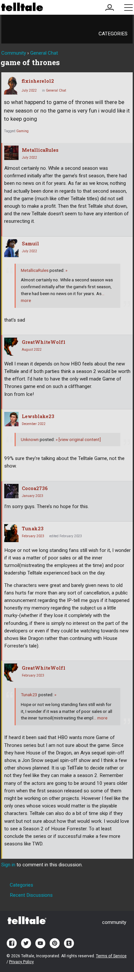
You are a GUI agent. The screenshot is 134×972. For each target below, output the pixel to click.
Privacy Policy (21, 962)
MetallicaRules (40, 150)
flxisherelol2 (37, 81)
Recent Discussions (31, 895)
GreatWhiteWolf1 (43, 342)
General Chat (56, 90)
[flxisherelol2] (11, 86)
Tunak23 (33, 528)
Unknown (30, 439)
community (114, 922)
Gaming (22, 131)
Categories (113, 34)
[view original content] (78, 439)
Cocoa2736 (35, 488)
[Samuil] (11, 248)
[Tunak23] (11, 533)
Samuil (30, 243)
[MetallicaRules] (11, 153)
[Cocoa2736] (11, 491)
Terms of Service (111, 956)
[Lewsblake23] (11, 419)
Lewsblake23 (38, 416)
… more (100, 717)
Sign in (8, 865)
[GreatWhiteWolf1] (11, 347)
